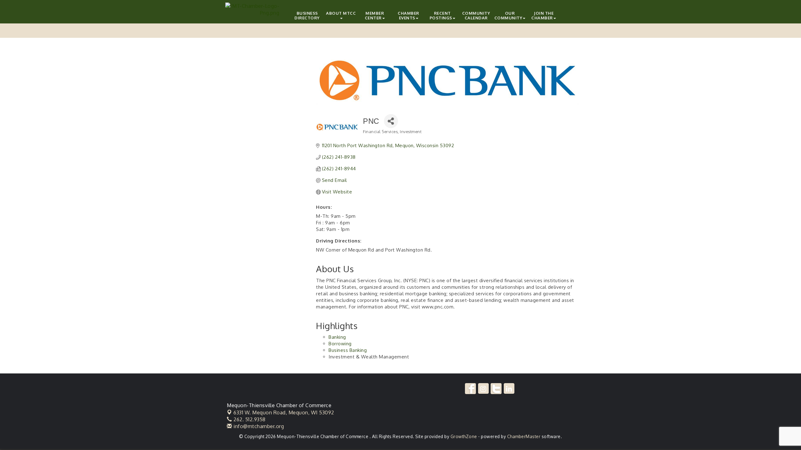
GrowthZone (464, 436)
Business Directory (307, 15)
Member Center (374, 15)
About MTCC (341, 13)
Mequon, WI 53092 (283, 412)
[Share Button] (391, 121)
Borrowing (340, 344)
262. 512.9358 (249, 419)
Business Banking (348, 350)
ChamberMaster (524, 436)
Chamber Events (408, 15)
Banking (337, 337)
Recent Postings (441, 15)
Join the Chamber (542, 15)
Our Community (508, 15)
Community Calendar (476, 15)
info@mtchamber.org (258, 426)
